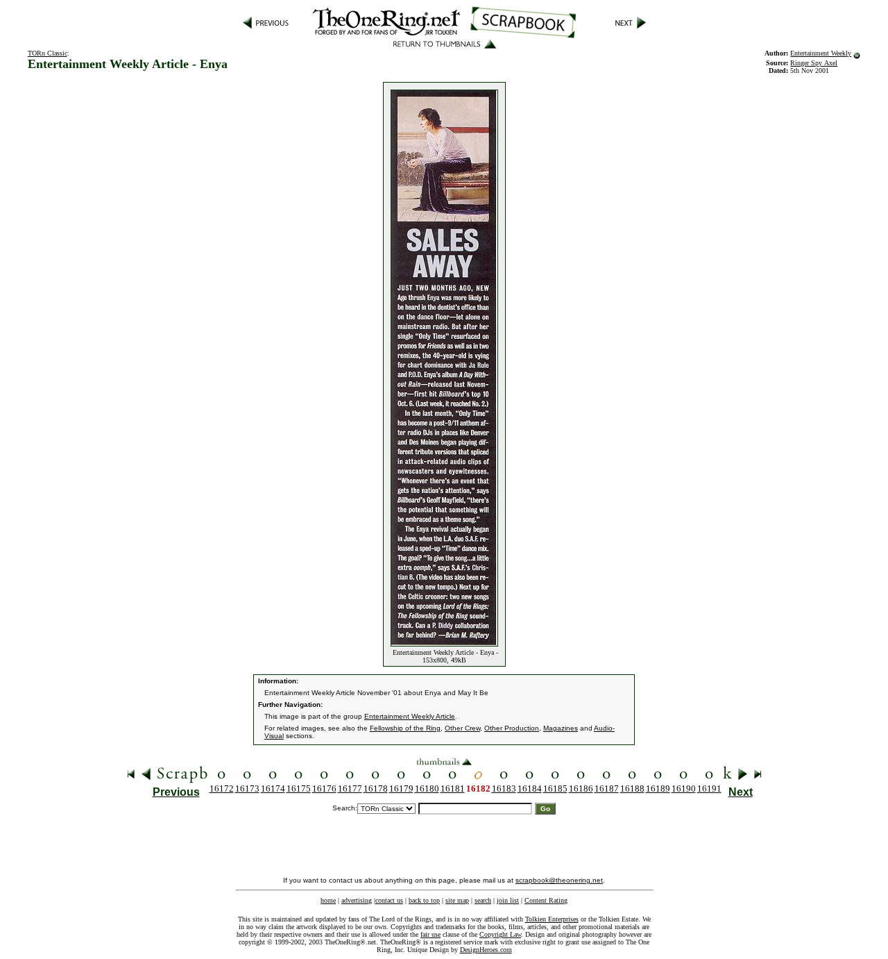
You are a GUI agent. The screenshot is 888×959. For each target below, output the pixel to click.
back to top (424, 900)
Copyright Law (500, 934)
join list (508, 900)
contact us (389, 900)
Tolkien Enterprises (552, 919)
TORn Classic (47, 53)
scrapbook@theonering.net (559, 880)
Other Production (511, 728)
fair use (430, 934)
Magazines (560, 728)
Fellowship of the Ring (405, 728)
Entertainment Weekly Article (409, 716)
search (483, 900)
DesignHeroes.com (486, 949)
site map (457, 900)
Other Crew (462, 728)
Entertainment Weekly (820, 53)
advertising (356, 900)
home (328, 900)
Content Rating (545, 900)
